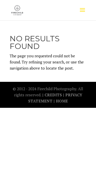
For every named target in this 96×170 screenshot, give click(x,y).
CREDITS (54, 94)
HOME (62, 100)
